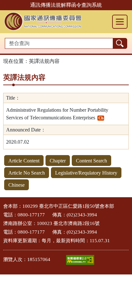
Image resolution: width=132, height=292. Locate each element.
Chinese (16, 185)
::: (2, 204)
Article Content (23, 160)
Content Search (91, 160)
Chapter (58, 160)
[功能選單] (120, 22)
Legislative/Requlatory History (86, 173)
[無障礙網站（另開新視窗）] (80, 260)
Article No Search (26, 173)
